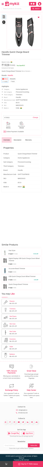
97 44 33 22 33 (22, 413)
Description (17, 140)
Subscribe (33, 445)
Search (37, 8)
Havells (10, 75)
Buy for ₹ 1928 (29, 464)
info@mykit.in (23, 410)
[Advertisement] (21, 218)
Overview (7, 140)
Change (35, 117)
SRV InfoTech (25, 460)
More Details (26, 71)
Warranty (28, 140)
